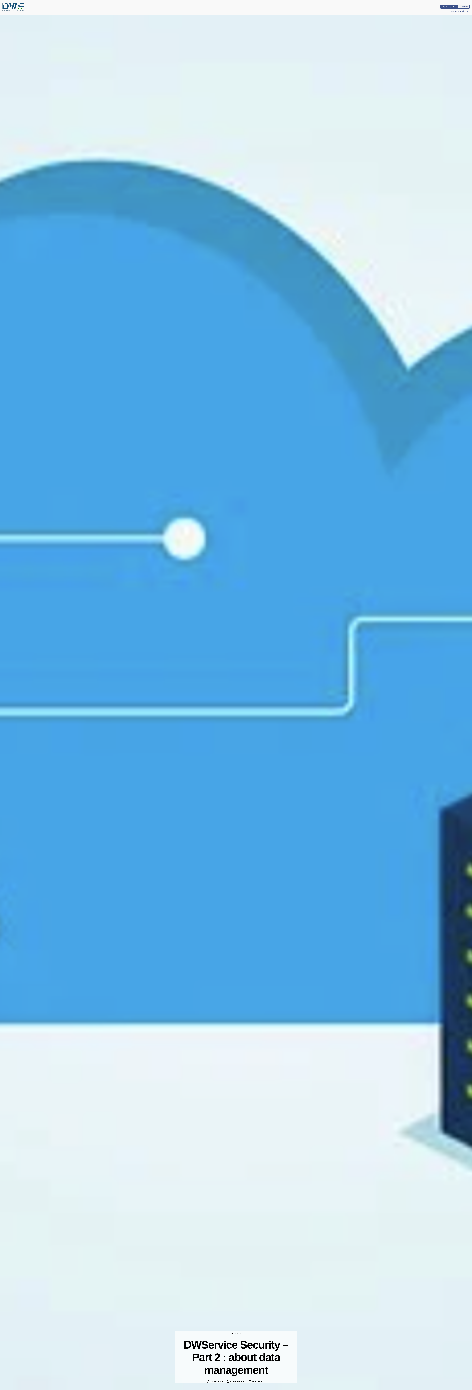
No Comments (258, 1381)
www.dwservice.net (460, 11)
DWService (218, 1381)
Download (463, 7)
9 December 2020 (237, 1381)
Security (236, 1333)
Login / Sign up (449, 7)
